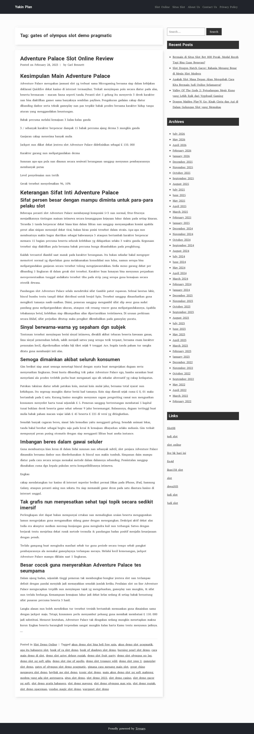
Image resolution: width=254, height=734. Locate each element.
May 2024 (179, 267)
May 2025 (179, 201)
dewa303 (172, 486)
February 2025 (182, 217)
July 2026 (179, 134)
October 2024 (181, 240)
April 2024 (179, 273)
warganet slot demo (96, 689)
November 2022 (183, 368)
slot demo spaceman (33, 689)
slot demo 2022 (97, 678)
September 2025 (183, 178)
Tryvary (140, 728)
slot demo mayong (80, 683)
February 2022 (182, 401)
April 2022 (179, 390)
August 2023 (181, 318)
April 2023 (179, 340)
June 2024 (179, 262)
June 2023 (179, 329)
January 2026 (181, 156)
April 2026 (179, 145)
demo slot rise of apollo (68, 661)
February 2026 (182, 150)
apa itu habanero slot (34, 650)
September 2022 (183, 379)
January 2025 (181, 223)
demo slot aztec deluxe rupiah (66, 655)
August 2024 (181, 251)
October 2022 (181, 373)
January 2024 (181, 290)
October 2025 (181, 173)
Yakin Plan (23, 7)
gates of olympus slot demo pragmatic (60, 667)
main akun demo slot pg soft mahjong (128, 672)
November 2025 (183, 167)
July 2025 (179, 189)
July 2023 (179, 323)
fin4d (170, 461)
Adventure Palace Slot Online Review (67, 58)
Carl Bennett (76, 65)
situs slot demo (75, 678)
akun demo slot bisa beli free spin (94, 644)
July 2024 (179, 256)
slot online (174, 445)
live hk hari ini (176, 453)
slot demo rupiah (144, 683)
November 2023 (183, 301)
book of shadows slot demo (98, 650)
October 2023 (181, 306)
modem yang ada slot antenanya (41, 678)
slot (169, 478)
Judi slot (172, 503)
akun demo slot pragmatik (135, 644)
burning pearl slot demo (134, 650)
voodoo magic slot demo (65, 689)
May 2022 (179, 384)
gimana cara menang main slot (108, 667)
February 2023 (182, 351)
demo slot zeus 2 (130, 661)
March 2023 (180, 345)
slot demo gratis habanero (49, 683)
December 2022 (183, 362)
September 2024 (183, 245)
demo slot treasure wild (101, 661)
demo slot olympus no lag (134, 655)
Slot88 (171, 428)
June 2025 (179, 195)
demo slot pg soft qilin (35, 661)
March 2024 (180, 279)
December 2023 (183, 295)
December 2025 (183, 162)
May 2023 (179, 334)
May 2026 (179, 139)
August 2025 (181, 184)
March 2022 (180, 396)
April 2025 (179, 206)
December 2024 (183, 228)
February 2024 (182, 284)
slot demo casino (120, 678)
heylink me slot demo (63, 672)
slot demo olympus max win (112, 683)
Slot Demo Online (45, 644)
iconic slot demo (90, 672)
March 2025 (180, 212)
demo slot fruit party (101, 655)
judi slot (172, 436)
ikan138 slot (175, 470)
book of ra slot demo (64, 650)
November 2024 (183, 234)
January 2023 (181, 357)
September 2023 (183, 312)
